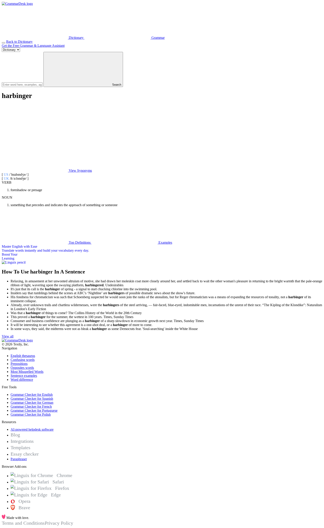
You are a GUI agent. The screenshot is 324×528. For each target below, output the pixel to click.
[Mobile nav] (3, 42)
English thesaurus (23, 356)
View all (7, 336)
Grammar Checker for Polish (31, 414)
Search (116, 84)
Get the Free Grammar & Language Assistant (33, 45)
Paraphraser (19, 459)
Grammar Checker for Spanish (32, 398)
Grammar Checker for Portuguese (34, 410)
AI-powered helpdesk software (32, 429)
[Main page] (17, 4)
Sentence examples (24, 375)
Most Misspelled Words (27, 371)
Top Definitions (79, 242)
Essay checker (25, 454)
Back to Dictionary (19, 41)
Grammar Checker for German (32, 402)
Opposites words (22, 368)
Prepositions (19, 364)
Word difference (22, 379)
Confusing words (23, 360)
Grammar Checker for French (31, 406)
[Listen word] (35, 136)
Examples (165, 242)
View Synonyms (80, 170)
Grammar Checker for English (32, 394)
